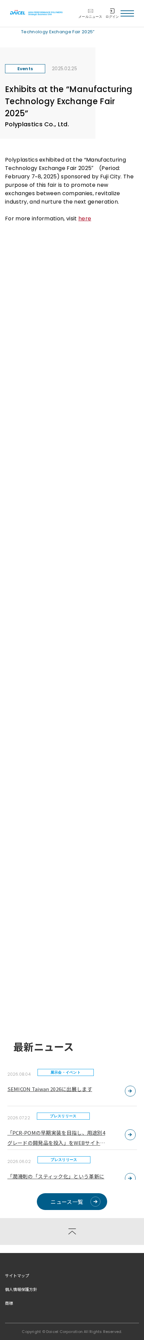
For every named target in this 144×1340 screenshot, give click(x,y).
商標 (9, 1303)
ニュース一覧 (67, 1202)
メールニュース (90, 16)
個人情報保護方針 (21, 1289)
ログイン (112, 16)
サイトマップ (17, 1275)
